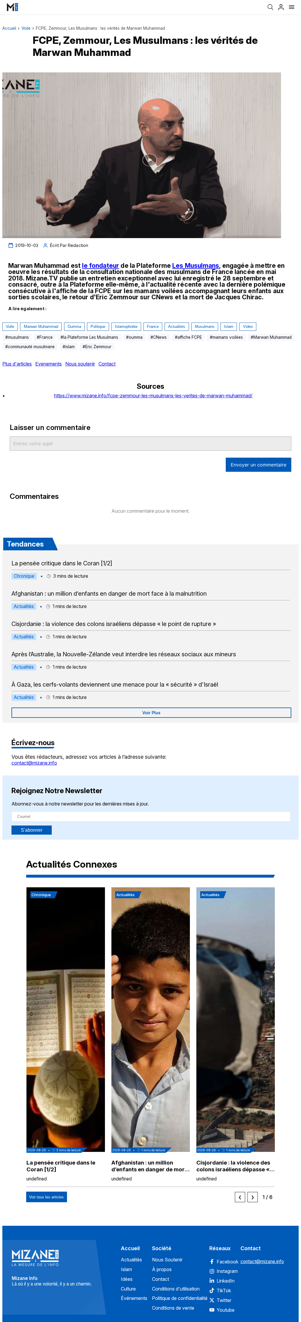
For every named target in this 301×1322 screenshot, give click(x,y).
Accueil (9, 28)
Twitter (224, 1300)
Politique (98, 326)
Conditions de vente (173, 1308)
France (153, 326)
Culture (128, 1289)
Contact (107, 364)
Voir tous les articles (46, 1197)
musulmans (205, 326)
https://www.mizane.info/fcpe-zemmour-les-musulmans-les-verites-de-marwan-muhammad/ (153, 395)
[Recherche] (270, 7)
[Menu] (291, 7)
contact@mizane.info (34, 763)
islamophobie (126, 326)
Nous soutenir (80, 364)
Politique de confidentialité (180, 1298)
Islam (228, 326)
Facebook (227, 1262)
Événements (134, 1298)
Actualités (176, 326)
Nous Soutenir (167, 1260)
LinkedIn (226, 1281)
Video (248, 326)
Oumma (74, 326)
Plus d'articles (17, 364)
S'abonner (31, 830)
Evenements (48, 364)
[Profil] (281, 7)
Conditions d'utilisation (176, 1289)
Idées (127, 1279)
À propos (162, 1269)
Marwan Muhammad (41, 326)
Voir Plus (151, 712)
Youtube (226, 1310)
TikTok (224, 1290)
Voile (26, 28)
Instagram (227, 1271)
